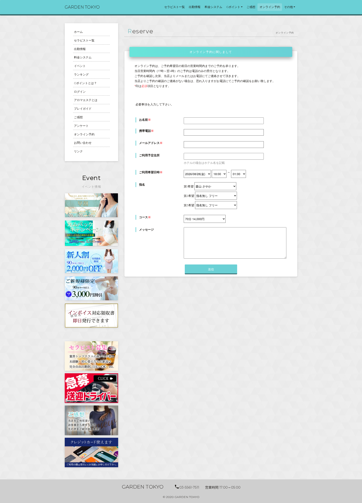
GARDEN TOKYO (82, 7)
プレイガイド (83, 108)
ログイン (80, 92)
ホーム (78, 32)
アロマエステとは (85, 100)
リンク (78, 151)
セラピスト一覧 (174, 7)
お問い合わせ (83, 143)
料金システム (213, 7)
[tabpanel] (91, 205)
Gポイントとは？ (85, 83)
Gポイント (233, 7)
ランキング (81, 74)
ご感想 (251, 7)
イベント (80, 66)
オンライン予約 (270, 7)
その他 (288, 7)
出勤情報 (194, 7)
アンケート (81, 126)
